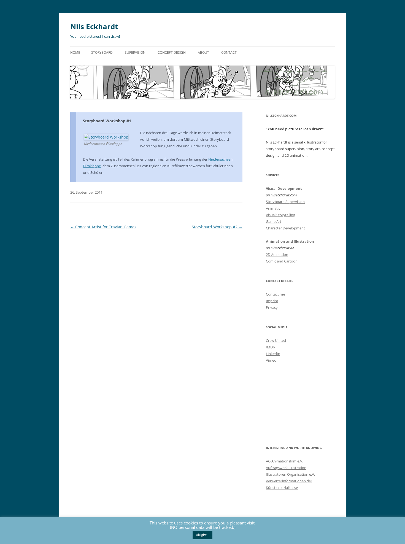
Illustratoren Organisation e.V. (290, 474)
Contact (229, 52)
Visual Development (284, 188)
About (203, 52)
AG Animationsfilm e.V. (284, 461)
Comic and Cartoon (282, 261)
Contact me (275, 294)
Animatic (273, 208)
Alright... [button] (202, 534)
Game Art (273, 221)
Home (75, 52)
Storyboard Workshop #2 (217, 226)
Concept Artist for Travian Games (103, 226)
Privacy (272, 307)
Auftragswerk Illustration (286, 467)
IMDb (270, 347)
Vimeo (271, 360)
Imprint (272, 300)
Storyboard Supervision (285, 201)
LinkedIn (273, 353)
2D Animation (277, 254)
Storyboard (102, 52)
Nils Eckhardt (94, 26)
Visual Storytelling (280, 214)
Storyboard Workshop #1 (107, 120)
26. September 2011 (86, 192)
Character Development (285, 228)
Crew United (276, 340)
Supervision (135, 52)
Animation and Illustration (290, 241)
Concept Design (172, 52)
